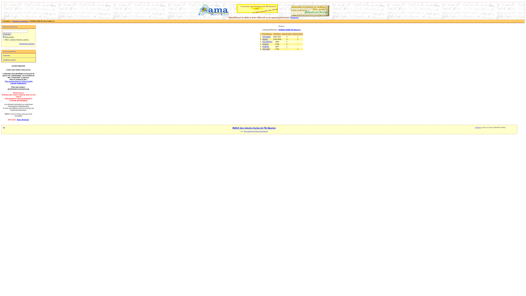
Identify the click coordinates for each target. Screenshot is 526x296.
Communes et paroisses (20, 21)
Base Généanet (23, 120)
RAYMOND (266, 37)
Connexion (6, 55)
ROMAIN (265, 47)
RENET (265, 39)
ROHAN (265, 44)
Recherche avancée (27, 44)
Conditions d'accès (9, 60)
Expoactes (294, 18)
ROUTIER (266, 49)
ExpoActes (478, 127)
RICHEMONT (267, 42)
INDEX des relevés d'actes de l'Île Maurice (254, 128)
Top (4, 127)
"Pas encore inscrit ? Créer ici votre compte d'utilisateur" (19, 82)
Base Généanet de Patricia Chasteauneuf (256, 131)
